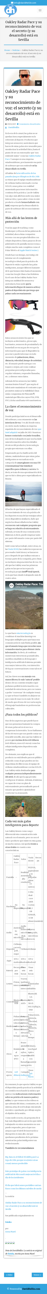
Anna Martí (10, 1231)
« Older (9, 1275)
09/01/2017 (11, 124)
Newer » (37, 1275)
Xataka (11, 1253)
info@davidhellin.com (25, 2)
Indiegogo (25, 1075)
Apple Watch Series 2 (29, 250)
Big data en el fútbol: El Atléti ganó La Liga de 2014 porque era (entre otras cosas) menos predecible (22, 1160)
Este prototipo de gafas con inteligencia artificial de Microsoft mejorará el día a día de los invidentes (23, 1174)
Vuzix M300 (13, 549)
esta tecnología (23, 633)
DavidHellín (13, 127)
